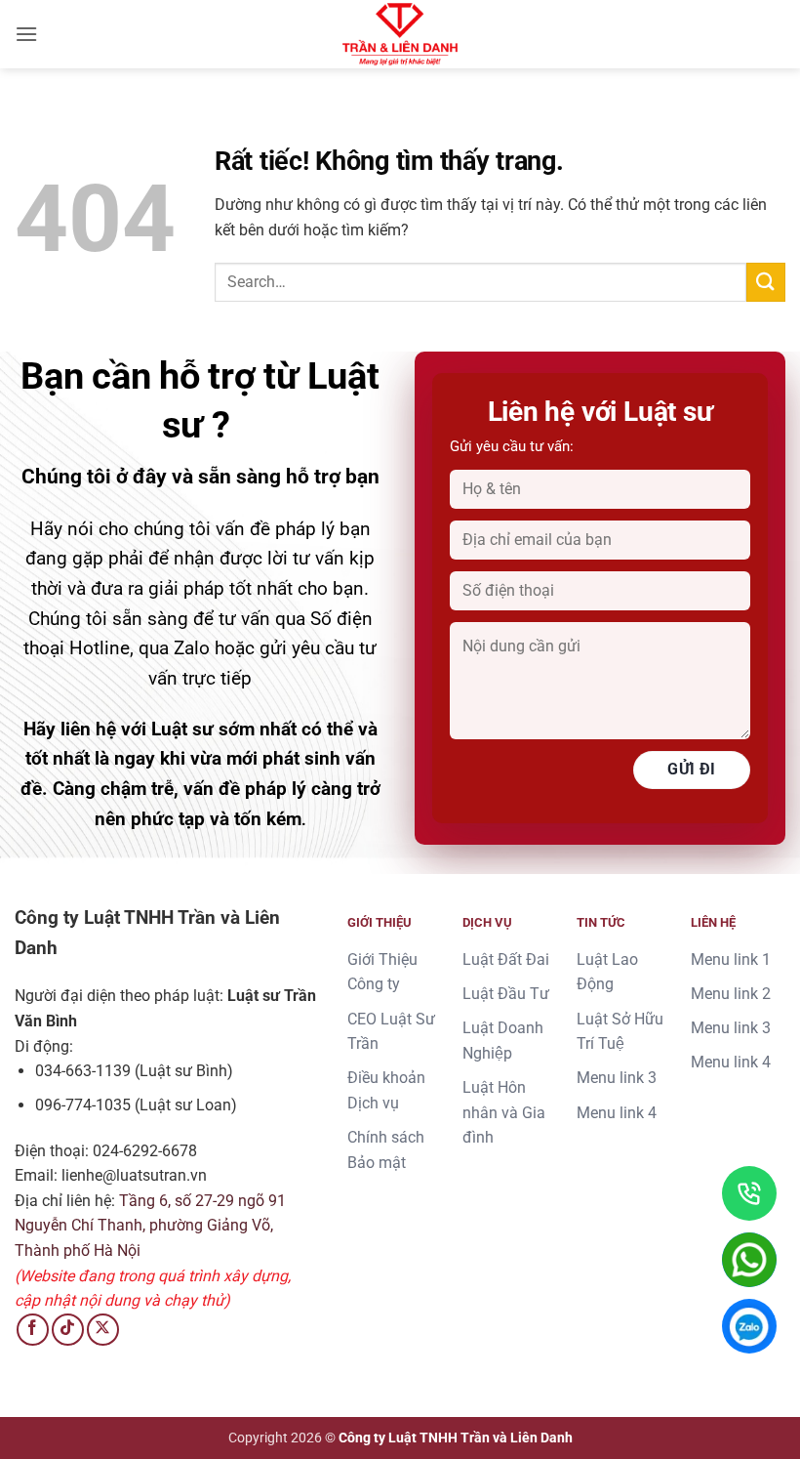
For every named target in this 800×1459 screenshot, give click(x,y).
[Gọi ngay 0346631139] (749, 1193)
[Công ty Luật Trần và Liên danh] (400, 34)
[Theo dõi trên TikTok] (68, 1329)
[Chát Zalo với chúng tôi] (749, 1326)
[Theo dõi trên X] (103, 1329)
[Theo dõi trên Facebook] (33, 1329)
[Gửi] (765, 282)
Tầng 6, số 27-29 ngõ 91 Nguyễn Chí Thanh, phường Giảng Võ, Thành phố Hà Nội (150, 1225)
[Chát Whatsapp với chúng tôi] (749, 1259)
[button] (26, 34)
